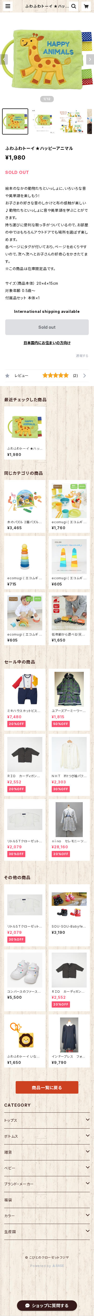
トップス (10, 1120)
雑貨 (8, 1152)
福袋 (8, 1200)
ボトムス (11, 1136)
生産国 (10, 1231)
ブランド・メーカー (19, 1184)
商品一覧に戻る (47, 1087)
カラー (9, 1216)
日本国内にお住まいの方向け (47, 342)
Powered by (41, 1266)
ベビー (9, 1168)
